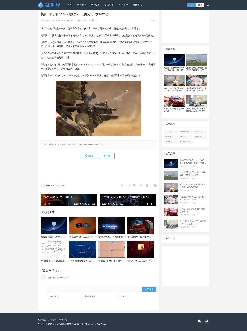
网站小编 (45, 20)
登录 (191, 5)
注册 (200, 5)
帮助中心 (63, 319)
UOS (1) (168, 142)
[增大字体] (155, 20)
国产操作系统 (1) (185, 142)
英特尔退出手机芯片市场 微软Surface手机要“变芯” (195, 110)
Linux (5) (168, 132)
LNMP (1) (198, 132)
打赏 (107, 155)
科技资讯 (137, 5)
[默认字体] (153, 20)
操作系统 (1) (199, 137)
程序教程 (81, 5)
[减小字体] (151, 20)
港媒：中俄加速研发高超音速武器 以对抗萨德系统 (174, 89)
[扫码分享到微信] (134, 185)
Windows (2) (184, 132)
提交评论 (149, 289)
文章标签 (52, 319)
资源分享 (109, 5)
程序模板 (95, 5)
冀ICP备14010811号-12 (76, 324)
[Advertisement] (98, 169)
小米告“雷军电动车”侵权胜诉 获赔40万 (174, 110)
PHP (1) (183, 137)
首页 (69, 5)
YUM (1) (168, 137)
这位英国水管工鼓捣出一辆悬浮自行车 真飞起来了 (196, 69)
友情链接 (42, 319)
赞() (90, 155)
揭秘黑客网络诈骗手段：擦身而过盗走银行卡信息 (196, 89)
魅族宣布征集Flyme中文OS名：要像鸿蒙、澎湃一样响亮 (174, 69)
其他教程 (123, 5)
